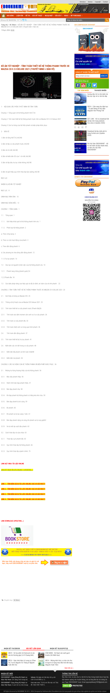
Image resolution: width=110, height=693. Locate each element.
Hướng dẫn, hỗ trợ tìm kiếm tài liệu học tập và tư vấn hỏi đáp (97, 95)
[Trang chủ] (3, 15)
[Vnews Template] (19, 8)
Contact (105, 2)
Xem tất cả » (69, 668)
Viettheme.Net (46, 691)
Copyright (98, 2)
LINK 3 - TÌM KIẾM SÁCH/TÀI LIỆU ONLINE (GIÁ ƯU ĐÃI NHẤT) (23, 494)
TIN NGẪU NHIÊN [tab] (100, 90)
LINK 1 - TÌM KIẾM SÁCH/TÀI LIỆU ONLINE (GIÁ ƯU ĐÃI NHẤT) (23, 484)
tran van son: (35, 683)
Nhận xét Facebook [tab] (12, 649)
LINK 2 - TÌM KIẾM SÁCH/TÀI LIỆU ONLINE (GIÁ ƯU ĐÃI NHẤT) (23, 489)
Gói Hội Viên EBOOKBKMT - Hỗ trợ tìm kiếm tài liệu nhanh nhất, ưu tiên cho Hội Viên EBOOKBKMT (97, 147)
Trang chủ (4, 25)
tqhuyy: (33, 677)
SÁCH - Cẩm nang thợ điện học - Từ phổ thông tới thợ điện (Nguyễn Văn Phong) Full (97, 109)
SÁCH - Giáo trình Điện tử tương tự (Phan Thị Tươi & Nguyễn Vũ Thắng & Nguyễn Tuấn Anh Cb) (22, 662)
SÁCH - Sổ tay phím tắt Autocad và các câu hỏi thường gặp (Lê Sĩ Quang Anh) (21, 654)
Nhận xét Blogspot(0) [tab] (59, 649)
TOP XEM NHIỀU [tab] (83, 90)
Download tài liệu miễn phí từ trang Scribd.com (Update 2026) (97, 133)
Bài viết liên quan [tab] (33, 649)
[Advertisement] (37, 47)
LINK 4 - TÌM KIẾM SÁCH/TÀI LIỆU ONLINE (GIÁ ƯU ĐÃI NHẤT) (23, 499)
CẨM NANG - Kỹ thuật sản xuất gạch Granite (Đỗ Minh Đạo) (57, 654)
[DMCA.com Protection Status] (72, 685)
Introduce (83, 2)
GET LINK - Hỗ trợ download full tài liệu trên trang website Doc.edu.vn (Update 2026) (98, 121)
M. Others (13, 25)
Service (90, 2)
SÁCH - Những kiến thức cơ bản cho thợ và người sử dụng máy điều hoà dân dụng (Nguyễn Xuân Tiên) (59, 662)
